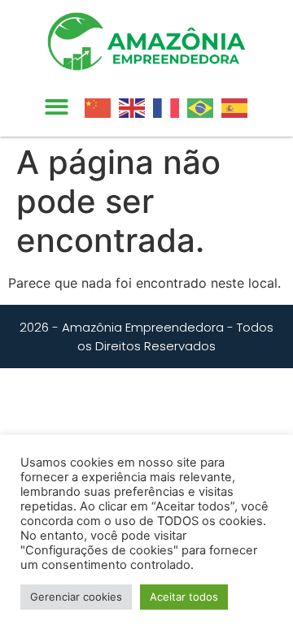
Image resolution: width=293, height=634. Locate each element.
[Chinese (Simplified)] (102, 106)
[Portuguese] (204, 106)
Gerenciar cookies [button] (76, 596)
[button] (56, 108)
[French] (170, 106)
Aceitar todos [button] (184, 596)
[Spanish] (238, 106)
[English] (136, 106)
